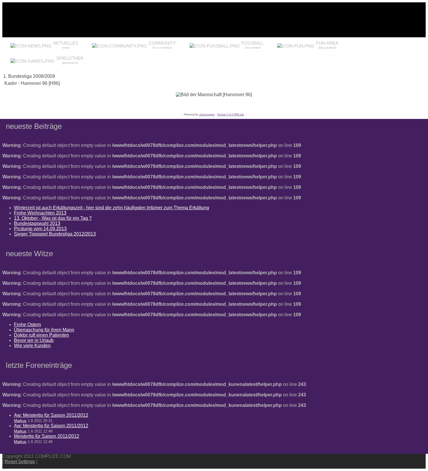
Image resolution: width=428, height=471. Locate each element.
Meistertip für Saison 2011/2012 (46, 436)
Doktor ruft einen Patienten (41, 335)
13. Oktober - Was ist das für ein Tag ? (53, 218)
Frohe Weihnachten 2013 (40, 212)
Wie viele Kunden (32, 345)
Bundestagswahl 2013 (37, 223)
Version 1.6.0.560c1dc (230, 114)
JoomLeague (207, 114)
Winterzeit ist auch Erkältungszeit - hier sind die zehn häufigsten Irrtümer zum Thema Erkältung (111, 207)
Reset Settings (20, 461)
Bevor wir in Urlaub (34, 340)
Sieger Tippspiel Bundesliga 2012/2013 (55, 233)
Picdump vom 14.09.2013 (40, 228)
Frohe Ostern (27, 324)
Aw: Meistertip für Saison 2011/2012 (51, 415)
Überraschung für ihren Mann (44, 329)
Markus (20, 421)
